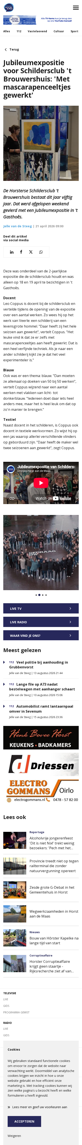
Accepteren (24, 1121)
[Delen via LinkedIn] (12, 252)
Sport (74, 31)
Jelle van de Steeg (17, 226)
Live (5, 999)
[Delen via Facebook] (21, 252)
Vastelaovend (37, 31)
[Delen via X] (31, 252)
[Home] (20, 7)
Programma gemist (16, 1012)
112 (19, 31)
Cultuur (59, 31)
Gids (6, 1006)
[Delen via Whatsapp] (41, 252)
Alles (6, 31)
